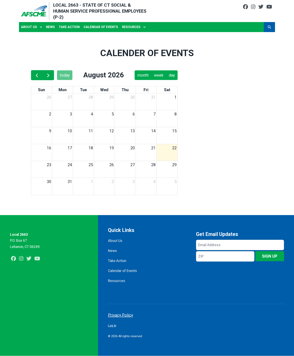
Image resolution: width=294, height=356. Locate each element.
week (158, 75)
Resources (131, 27)
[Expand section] (41, 27)
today (65, 75)
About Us (29, 27)
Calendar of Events (101, 27)
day (172, 75)
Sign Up (269, 256)
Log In (112, 325)
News (50, 27)
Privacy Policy (120, 315)
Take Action (69, 27)
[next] (48, 75)
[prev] (37, 75)
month (143, 75)
